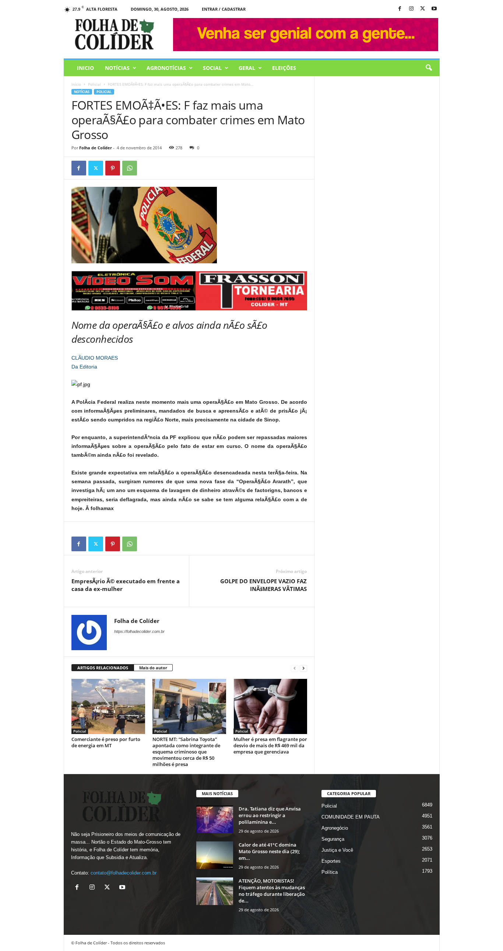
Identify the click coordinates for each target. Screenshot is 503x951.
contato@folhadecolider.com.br (123, 873)
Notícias (117, 67)
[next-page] (303, 668)
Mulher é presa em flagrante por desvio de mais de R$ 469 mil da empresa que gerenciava (270, 745)
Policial (94, 84)
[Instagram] (411, 9)
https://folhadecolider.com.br (139, 631)
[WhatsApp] (129, 168)
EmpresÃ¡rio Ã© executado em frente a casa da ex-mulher (125, 584)
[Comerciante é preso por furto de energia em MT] (108, 706)
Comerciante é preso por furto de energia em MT (105, 742)
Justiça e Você (337, 850)
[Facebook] (399, 9)
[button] (429, 68)
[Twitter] (95, 168)
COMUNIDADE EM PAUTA (350, 817)
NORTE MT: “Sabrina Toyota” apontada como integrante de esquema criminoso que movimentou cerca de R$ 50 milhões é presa (186, 751)
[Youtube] (434, 9)
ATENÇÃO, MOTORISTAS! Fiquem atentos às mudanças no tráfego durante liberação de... (272, 890)
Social (212, 67)
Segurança (332, 839)
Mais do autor (153, 667)
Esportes (331, 861)
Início (76, 84)
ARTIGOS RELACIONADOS (102, 667)
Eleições (284, 67)
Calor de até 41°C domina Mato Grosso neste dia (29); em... (269, 851)
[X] (422, 9)
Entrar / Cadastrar (224, 9)
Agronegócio (334, 828)
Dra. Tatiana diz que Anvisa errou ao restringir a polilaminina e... (270, 815)
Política (329, 872)
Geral (247, 67)
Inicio (85, 67)
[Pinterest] (112, 168)
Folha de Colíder (95, 147)
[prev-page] (294, 668)
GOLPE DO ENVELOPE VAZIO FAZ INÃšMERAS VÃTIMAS (263, 584)
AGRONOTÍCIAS (166, 67)
